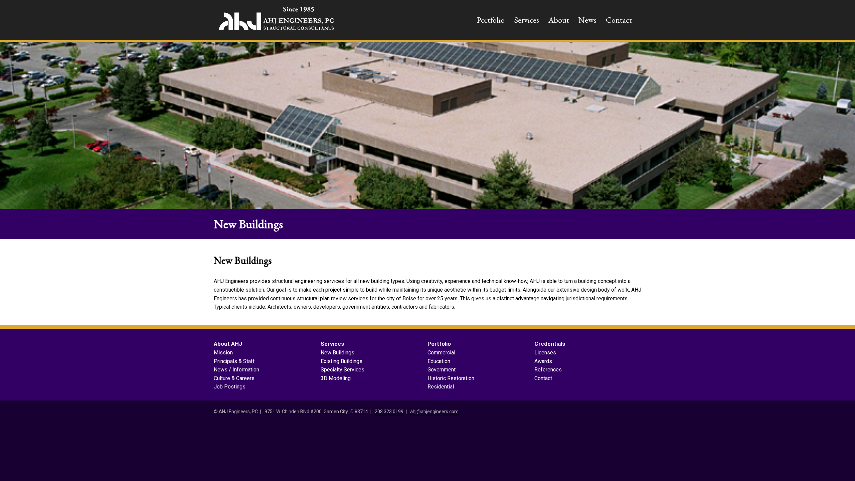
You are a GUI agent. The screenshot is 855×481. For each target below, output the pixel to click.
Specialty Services (342, 369)
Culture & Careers (234, 378)
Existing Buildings (341, 361)
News (587, 20)
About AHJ (228, 343)
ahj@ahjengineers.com (434, 411)
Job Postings (229, 386)
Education (439, 361)
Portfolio (491, 20)
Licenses (545, 352)
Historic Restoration (451, 378)
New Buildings (337, 352)
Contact (619, 20)
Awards (543, 361)
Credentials (549, 343)
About (558, 20)
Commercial (441, 352)
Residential (441, 386)
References (548, 369)
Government (442, 369)
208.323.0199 (389, 411)
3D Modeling (336, 378)
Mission (223, 352)
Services (526, 20)
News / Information (236, 369)
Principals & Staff (234, 361)
